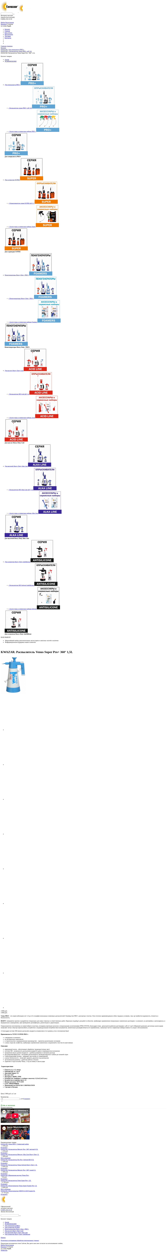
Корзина (4, 24)
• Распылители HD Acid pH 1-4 (19, 394)
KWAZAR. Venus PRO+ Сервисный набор (15, 1144)
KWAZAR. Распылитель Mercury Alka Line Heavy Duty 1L (20, 1154)
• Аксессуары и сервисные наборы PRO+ (22, 131)
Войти (3, 22)
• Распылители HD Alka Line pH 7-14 (21, 490)
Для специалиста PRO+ (13, 85)
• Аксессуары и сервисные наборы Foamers (23, 322)
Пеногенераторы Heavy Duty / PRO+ (17, 275)
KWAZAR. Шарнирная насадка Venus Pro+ (15, 1175)
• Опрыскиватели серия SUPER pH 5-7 (22, 203)
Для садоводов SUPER (12, 180)
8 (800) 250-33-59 (6, 1210)
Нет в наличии (6, 1158)
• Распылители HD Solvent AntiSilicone (21, 585)
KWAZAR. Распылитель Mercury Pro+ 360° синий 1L (18, 1170)
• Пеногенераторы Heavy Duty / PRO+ (21, 298)
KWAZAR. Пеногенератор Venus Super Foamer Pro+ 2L (19, 1186)
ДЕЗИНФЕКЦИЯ (10, 61)
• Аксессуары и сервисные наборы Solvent (23, 609)
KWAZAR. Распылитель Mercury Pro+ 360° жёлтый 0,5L (19, 1149)
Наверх (3, 1237)
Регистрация (9, 22)
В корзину (26, 1099)
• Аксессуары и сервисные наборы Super (22, 226)
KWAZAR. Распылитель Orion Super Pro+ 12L (16, 1180)
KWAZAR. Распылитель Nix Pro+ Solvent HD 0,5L (17, 1160)
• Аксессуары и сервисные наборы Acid (22, 417)
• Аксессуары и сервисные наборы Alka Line (23, 513)
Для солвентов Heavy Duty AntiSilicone (18, 562)
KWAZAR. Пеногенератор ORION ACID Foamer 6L (18, 1191)
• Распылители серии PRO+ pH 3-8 (20, 108)
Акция (7, 59)
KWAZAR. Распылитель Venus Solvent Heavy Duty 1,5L (19, 1165)
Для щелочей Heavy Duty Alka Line (16, 466)
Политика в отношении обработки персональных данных (20, 1240)
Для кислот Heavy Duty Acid (14, 370)
